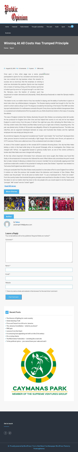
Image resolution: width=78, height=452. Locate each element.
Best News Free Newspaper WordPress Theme (52, 446)
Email (7, 274)
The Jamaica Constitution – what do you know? (21, 326)
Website (8, 283)
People (70, 27)
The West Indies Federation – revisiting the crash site (24, 339)
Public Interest (24, 27)
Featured (14, 27)
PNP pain (9, 328)
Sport (63, 27)
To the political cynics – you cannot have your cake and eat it (26, 341)
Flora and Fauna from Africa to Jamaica (19, 323)
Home (7, 27)
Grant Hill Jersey (10, 186)
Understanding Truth (13, 321)
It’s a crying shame (12, 336)
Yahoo (17, 222)
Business (8, 33)
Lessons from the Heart (14, 331)
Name (7, 266)
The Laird (49, 27)
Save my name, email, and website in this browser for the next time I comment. (32, 291)
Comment (9, 239)
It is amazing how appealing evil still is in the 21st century (25, 333)
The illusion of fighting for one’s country (19, 318)
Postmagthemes (39, 448)
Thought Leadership (37, 27)
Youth (56, 27)
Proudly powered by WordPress (20, 446)
